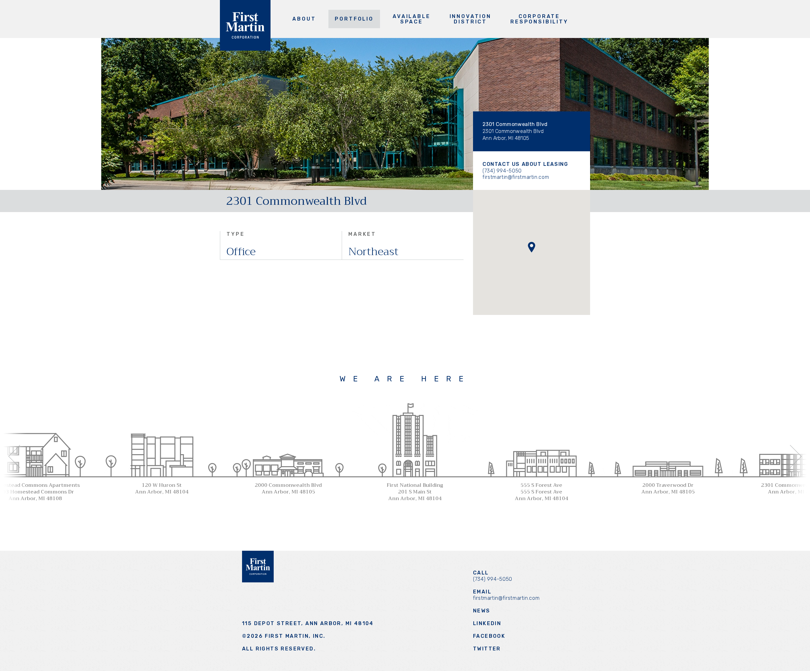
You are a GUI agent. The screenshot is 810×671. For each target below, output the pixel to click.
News (481, 611)
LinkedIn (487, 623)
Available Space (412, 19)
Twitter (487, 649)
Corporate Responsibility (539, 19)
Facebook (489, 636)
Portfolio (354, 19)
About (304, 19)
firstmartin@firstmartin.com (516, 177)
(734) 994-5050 (502, 171)
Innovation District (470, 19)
